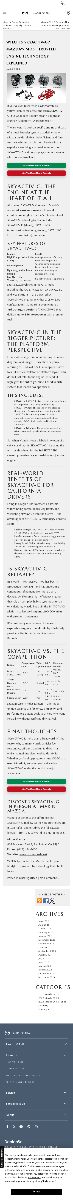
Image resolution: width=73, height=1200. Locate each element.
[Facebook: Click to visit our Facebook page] (8, 1127)
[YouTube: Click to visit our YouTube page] (21, 1127)
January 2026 (45, 936)
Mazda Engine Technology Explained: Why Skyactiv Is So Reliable (17, 25)
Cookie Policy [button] (34, 1177)
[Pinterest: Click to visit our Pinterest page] (29, 1127)
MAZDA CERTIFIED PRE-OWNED (25, 1075)
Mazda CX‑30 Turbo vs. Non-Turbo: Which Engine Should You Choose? (55, 25)
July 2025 (43, 958)
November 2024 (46, 977)
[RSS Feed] (40, 900)
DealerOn (39, 1147)
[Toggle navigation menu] (4, 13)
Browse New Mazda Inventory (36, 165)
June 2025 (43, 962)
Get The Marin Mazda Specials (36, 173)
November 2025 (46, 943)
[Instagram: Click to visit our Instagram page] (36, 1127)
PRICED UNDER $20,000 (20, 1082)
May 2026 (43, 921)
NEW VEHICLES (14, 1062)
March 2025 (44, 966)
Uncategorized (28, 878)
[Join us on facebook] (46, 900)
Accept (36, 1191)
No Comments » (50, 878)
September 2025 (47, 951)
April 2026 (43, 924)
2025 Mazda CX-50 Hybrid (52, 1001)
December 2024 (46, 973)
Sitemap (53, 1147)
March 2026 (44, 928)
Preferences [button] (48, 1181)
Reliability (43, 1005)
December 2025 (46, 939)
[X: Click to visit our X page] (14, 1127)
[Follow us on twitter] (52, 900)
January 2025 (45, 969)
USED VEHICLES (15, 1068)
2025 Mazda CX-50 (48, 998)
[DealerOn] (14, 1142)
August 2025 (45, 954)
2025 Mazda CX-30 (48, 994)
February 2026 (45, 932)
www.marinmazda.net (33, 854)
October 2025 (45, 947)
